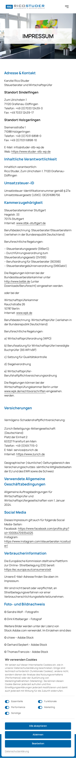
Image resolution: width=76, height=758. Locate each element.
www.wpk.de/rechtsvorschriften (25, 391)
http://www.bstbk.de (17, 281)
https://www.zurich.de (30, 454)
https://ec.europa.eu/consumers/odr (27, 569)
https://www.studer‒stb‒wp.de (31, 151)
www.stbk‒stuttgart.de (31, 223)
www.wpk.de (24, 313)
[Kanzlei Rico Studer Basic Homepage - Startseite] (24, 6)
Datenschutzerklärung (17, 751)
